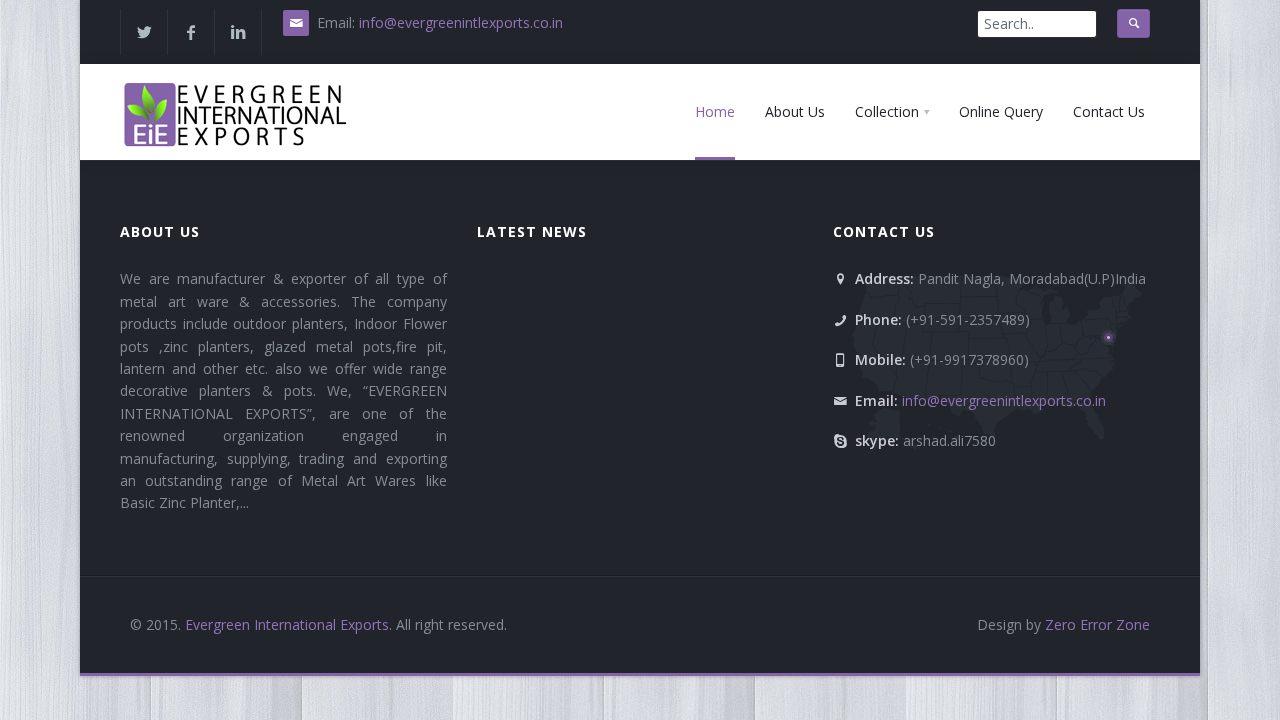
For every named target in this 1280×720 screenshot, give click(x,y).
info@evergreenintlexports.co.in (461, 22)
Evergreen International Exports (287, 624)
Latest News (532, 231)
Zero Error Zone (1095, 624)
